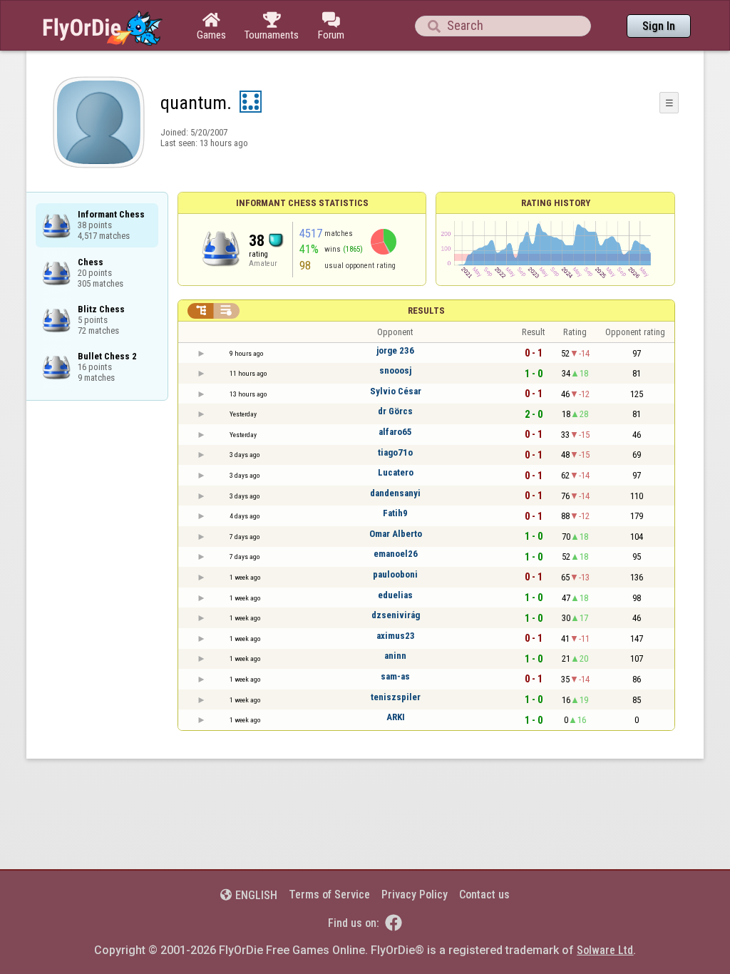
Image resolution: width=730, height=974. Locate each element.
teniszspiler (396, 697)
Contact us (484, 894)
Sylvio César (395, 391)
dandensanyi (395, 493)
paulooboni (395, 574)
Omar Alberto (395, 533)
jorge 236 (395, 350)
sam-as (395, 676)
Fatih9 (395, 513)
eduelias (395, 595)
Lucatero (395, 472)
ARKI (395, 717)
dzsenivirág (395, 615)
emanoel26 (396, 553)
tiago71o (395, 452)
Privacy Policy (414, 894)
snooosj (395, 370)
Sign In (658, 26)
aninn (395, 655)
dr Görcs (395, 411)
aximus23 (395, 635)
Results (426, 310)
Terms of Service (329, 894)
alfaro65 (395, 431)
